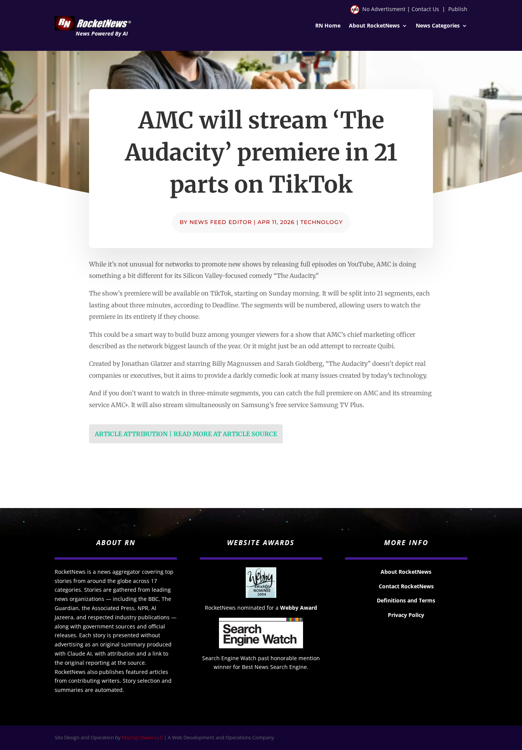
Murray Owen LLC (142, 737)
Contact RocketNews (406, 586)
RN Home (327, 26)
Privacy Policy (406, 615)
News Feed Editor (221, 222)
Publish (457, 9)
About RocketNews (374, 26)
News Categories (438, 26)
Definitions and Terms (406, 600)
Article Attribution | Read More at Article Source (186, 434)
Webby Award (298, 607)
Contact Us (425, 9)
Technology (321, 222)
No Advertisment (383, 9)
